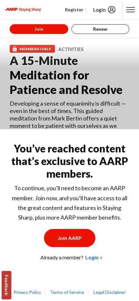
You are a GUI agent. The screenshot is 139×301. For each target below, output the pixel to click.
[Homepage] (23, 10)
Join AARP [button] (70, 238)
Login (99, 10)
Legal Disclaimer (109, 292)
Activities (71, 49)
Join (39, 29)
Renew (100, 29)
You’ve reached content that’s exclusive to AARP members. (69, 161)
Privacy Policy (27, 292)
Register (74, 9)
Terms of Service (67, 292)
